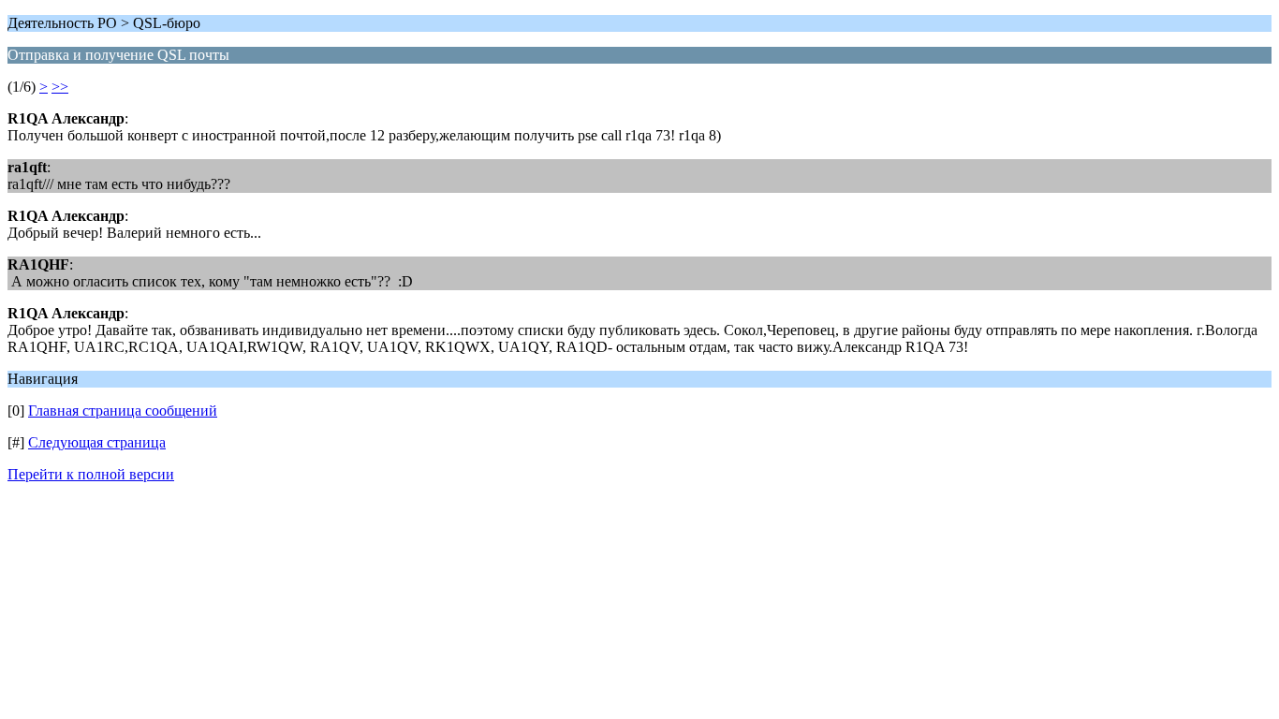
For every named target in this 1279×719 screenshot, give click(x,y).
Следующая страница (97, 442)
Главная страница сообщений (122, 410)
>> (59, 87)
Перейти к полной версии (90, 474)
